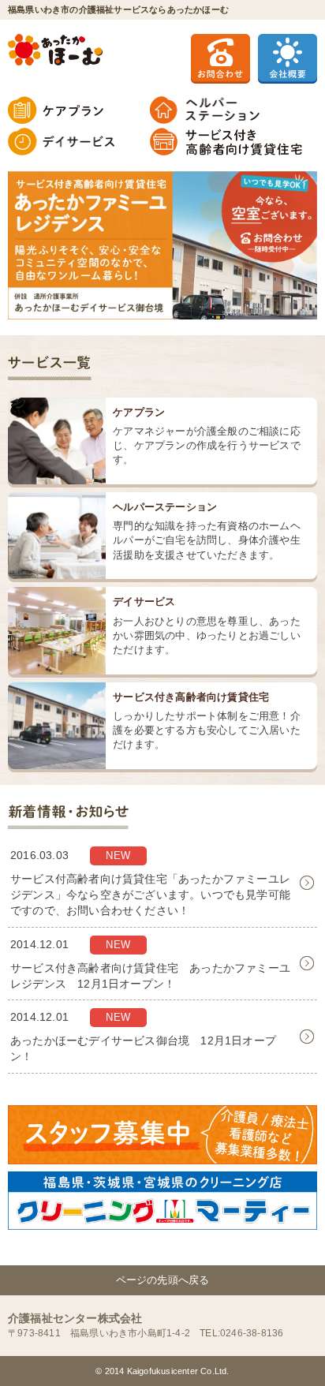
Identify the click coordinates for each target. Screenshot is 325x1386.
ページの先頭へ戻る (163, 1280)
